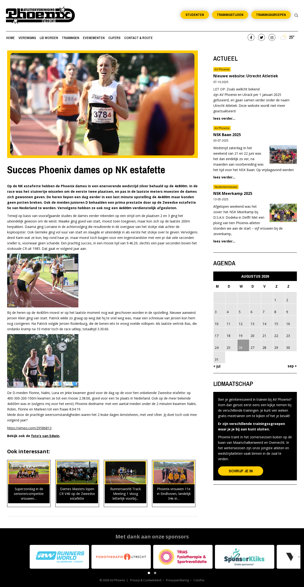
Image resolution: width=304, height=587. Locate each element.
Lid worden (49, 38)
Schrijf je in (241, 471)
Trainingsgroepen (271, 15)
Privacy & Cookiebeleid (145, 580)
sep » (292, 366)
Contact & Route (138, 38)
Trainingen (70, 38)
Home (10, 38)
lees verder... (224, 118)
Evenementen (93, 38)
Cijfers (114, 38)
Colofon (199, 580)
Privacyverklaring (177, 580)
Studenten (194, 15)
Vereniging (27, 38)
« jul (217, 366)
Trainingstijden (230, 15)
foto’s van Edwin (45, 436)
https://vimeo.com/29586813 (29, 428)
